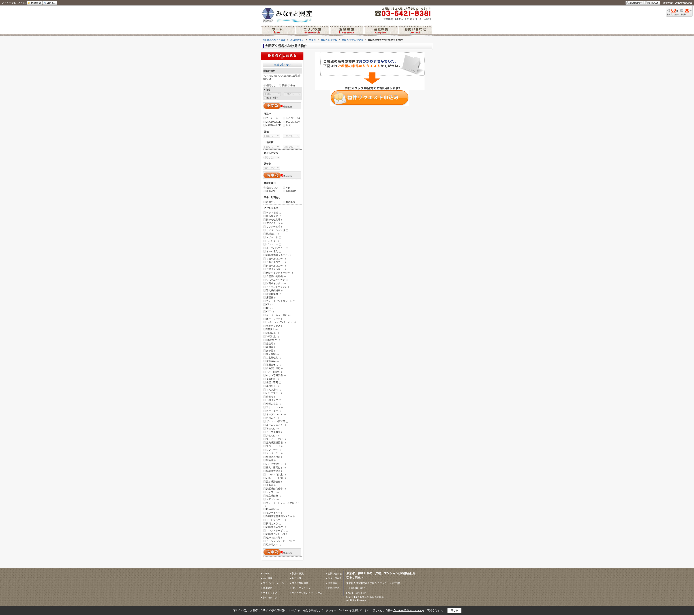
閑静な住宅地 (274, 219)
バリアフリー (274, 393)
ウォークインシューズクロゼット (282, 504)
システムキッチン (277, 279)
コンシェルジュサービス (280, 541)
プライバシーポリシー (274, 583)
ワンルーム (272, 118)
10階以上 (272, 333)
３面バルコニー (276, 262)
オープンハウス (276, 414)
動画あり (290, 202)
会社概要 (267, 578)
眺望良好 (272, 233)
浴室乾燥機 (273, 294)
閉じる (454, 610)
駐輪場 (271, 460)
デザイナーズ (274, 223)
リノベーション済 (277, 230)
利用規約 (267, 588)
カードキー (273, 410)
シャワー (272, 492)
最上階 (271, 343)
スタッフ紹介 (335, 578)
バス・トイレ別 (276, 478)
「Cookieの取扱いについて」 (407, 610)
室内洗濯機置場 (276, 442)
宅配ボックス (274, 325)
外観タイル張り (276, 269)
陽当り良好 (273, 216)
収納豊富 (272, 509)
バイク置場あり (276, 464)
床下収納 (272, 361)
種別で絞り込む (282, 64)
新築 (284, 85)
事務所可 (272, 386)
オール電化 (273, 251)
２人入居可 (273, 389)
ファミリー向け (276, 439)
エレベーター (274, 453)
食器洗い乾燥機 (276, 276)
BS (269, 308)
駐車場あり (273, 544)
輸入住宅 (272, 354)
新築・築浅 (298, 573)
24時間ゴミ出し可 (277, 534)
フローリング (274, 446)
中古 (292, 85)
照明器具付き (274, 456)
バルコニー (273, 244)
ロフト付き (273, 449)
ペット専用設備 (276, 375)
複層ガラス (273, 364)
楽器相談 (272, 379)
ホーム (266, 573)
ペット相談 (273, 212)
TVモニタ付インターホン (281, 322)
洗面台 (271, 485)
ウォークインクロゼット (280, 301)
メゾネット (273, 237)
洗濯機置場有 (274, 471)
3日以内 (270, 191)
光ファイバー (274, 512)
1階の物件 (273, 340)
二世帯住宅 (273, 357)
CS (269, 304)
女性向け (272, 435)
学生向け (272, 428)
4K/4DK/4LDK (273, 125)
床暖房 (271, 297)
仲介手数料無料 (300, 583)
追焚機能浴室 (274, 290)
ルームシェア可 (276, 424)
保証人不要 (273, 382)
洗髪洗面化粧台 (276, 488)
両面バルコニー (276, 265)
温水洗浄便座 (274, 481)
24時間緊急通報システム (280, 516)
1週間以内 (291, 191)
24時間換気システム (278, 255)
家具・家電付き (276, 467)
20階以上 (272, 336)
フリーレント (274, 407)
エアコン (272, 499)
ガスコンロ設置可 (277, 421)
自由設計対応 (274, 368)
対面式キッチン (276, 283)
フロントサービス (277, 530)
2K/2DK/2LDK (273, 122)
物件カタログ (270, 597)
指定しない (272, 85)
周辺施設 (332, 583)
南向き (271, 347)
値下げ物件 (273, 97)
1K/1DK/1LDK (293, 118)
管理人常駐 (273, 403)
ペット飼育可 (274, 372)
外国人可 (272, 417)
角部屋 (271, 350)
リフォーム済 (274, 226)
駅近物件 (296, 578)
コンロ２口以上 (276, 474)
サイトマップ (270, 592)
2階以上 (272, 329)
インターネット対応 (278, 315)
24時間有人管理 (276, 527)
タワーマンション (301, 588)
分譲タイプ (273, 400)
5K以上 (289, 125)
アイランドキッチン (278, 286)
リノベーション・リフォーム (307, 592)
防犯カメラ (273, 523)
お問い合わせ (335, 573)
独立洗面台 (273, 495)
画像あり (271, 202)
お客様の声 (334, 588)
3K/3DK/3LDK (293, 122)
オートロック (274, 318)
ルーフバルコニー (277, 248)
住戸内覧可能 (274, 537)
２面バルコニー (276, 258)
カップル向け (274, 432)
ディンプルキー (276, 520)
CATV (270, 311)
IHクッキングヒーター (279, 272)
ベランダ (272, 241)
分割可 (271, 396)
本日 (288, 187)
